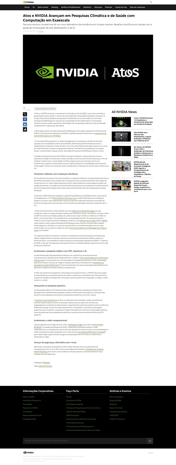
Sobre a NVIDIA (28, 397)
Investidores (27, 412)
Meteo (82, 221)
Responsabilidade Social (32, 415)
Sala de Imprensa (137, 7)
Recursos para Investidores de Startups (81, 419)
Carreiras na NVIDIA (73, 400)
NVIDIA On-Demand (117, 419)
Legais (25, 459)
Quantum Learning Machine (46, 300)
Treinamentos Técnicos (75, 423)
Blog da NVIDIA (115, 400)
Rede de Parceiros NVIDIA (76, 412)
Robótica (87, 7)
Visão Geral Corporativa (32, 400)
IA (34, 7)
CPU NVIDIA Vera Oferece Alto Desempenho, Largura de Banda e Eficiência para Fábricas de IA (142, 137)
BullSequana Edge (75, 325)
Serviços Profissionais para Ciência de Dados (83, 430)
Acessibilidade (35, 459)
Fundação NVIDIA (29, 419)
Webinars (113, 404)
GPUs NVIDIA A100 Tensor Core (65, 198)
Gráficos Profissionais (70, 7)
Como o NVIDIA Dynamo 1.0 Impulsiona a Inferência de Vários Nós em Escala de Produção (143, 121)
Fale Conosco (68, 459)
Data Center (43, 7)
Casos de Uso (121, 7)
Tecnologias (27, 404)
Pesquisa (46, 362)
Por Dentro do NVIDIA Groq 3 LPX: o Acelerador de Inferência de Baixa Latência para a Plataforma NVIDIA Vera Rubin (143, 152)
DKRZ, (93, 221)
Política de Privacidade (31, 456)
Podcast (108, 7)
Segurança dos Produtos (51, 459)
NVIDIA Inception (72, 415)
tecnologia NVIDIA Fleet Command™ (92, 332)
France (88, 221)
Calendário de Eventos (118, 412)
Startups (98, 7)
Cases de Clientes (45, 366)
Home (27, 7)
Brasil (150, 453)
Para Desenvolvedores (74, 404)
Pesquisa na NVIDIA (30, 408)
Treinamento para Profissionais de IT (80, 426)
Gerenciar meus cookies (74, 456)
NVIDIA (41, 31)
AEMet (104, 221)
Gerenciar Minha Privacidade (53, 456)
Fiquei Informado (116, 408)
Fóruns (68, 397)
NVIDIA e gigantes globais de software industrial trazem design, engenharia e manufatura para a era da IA (142, 186)
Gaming (54, 7)
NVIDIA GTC (114, 415)
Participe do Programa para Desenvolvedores (83, 408)
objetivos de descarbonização (83, 211)
